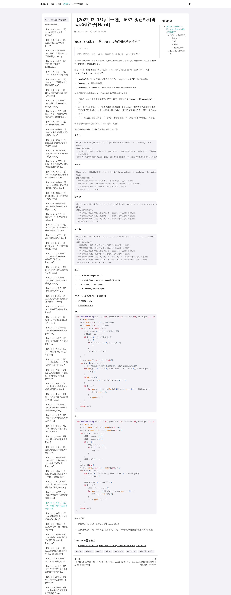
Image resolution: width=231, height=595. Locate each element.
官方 (176, 44)
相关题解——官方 (85, 305)
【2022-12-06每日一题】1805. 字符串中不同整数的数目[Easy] (56, 495)
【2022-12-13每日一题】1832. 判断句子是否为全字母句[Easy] (56, 418)
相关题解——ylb (85, 301)
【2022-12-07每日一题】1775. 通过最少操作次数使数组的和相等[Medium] (56, 484)
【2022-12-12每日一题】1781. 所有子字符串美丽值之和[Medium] (56, 429)
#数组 (108, 551)
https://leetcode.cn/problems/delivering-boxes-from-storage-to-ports (112, 545)
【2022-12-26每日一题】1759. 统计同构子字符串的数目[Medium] (56, 280)
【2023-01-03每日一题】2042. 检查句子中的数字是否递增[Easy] (56, 196)
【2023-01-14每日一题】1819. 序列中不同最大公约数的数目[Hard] (56, 82)
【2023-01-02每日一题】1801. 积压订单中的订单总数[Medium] (56, 206)
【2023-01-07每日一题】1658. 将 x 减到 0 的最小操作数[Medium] (56, 153)
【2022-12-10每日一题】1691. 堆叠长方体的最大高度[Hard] (56, 450)
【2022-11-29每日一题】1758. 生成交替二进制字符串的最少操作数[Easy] (56, 569)
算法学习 (66, 4)
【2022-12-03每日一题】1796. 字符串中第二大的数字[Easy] (56, 527)
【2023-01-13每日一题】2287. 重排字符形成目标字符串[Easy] (56, 93)
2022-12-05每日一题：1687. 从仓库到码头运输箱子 (175, 29)
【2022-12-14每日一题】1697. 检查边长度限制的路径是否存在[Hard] (56, 407)
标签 (86, 4)
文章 (52, 4)
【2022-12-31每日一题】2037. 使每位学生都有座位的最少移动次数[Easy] (56, 227)
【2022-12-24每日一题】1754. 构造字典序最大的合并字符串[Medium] (56, 299)
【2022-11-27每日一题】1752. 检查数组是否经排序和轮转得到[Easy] (56, 590)
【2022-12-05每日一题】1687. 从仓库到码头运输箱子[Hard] (56, 506)
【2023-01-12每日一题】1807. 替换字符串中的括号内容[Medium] (56, 103)
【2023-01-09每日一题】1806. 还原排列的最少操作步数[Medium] (56, 132)
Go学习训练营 (77, 4)
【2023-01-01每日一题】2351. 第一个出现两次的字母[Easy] (56, 217)
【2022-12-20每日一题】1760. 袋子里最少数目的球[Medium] (56, 341)
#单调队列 (131, 551)
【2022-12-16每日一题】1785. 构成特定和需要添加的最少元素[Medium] (56, 386)
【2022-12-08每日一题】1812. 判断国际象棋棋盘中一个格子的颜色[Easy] (56, 474)
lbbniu (44, 3)
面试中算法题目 (52, 24)
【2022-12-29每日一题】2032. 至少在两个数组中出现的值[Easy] (56, 246)
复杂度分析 (179, 47)
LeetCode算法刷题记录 (55, 20)
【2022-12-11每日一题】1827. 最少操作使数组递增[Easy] (56, 439)
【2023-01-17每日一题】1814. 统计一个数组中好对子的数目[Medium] (56, 53)
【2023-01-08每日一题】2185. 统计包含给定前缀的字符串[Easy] (56, 143)
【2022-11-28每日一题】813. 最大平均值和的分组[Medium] (56, 580)
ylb (175, 41)
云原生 (58, 4)
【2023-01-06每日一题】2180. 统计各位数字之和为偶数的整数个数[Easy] (56, 164)
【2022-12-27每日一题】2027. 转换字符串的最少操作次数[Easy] (56, 270)
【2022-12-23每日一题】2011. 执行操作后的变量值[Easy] (56, 309)
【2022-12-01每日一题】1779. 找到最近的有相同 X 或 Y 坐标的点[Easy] (56, 551)
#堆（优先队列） (146, 551)
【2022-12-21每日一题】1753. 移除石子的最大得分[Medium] (56, 330)
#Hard (78, 551)
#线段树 (89, 551)
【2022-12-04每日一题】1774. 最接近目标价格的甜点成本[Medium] (56, 516)
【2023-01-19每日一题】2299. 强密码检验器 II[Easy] (56, 32)
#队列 (98, 551)
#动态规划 (119, 551)
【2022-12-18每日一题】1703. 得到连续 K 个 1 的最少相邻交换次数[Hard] (56, 362)
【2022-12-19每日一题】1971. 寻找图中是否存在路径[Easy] (56, 352)
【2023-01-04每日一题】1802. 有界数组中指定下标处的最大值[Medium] (56, 185)
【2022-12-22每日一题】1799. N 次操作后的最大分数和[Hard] (56, 320)
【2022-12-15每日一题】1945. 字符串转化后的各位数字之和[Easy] (56, 397)
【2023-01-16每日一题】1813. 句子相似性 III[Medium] (56, 64)
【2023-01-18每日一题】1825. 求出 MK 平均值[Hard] (56, 43)
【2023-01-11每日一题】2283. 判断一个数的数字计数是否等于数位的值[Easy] (56, 114)
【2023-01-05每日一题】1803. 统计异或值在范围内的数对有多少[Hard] (56, 175)
